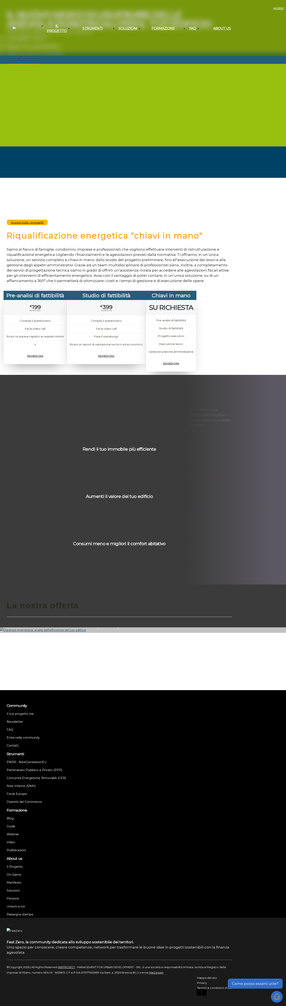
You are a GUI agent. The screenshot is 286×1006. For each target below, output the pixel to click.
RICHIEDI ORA (35, 356)
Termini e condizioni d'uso (214, 987)
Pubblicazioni (154, 79)
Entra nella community (23, 737)
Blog (149, 59)
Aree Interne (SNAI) (87, 84)
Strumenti (92, 28)
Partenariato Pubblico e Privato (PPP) (89, 67)
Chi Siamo (211, 59)
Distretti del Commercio (90, 99)
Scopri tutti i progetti (27, 222)
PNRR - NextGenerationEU (92, 59)
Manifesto (211, 64)
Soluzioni (128, 28)
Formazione (163, 28)
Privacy (202, 982)
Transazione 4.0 (85, 89)
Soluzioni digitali (215, 74)
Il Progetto (57, 28)
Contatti (210, 89)
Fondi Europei (84, 94)
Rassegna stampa (216, 84)
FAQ (192, 28)
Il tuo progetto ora (157, 89)
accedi (278, 8)
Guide (150, 64)
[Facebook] (199, 993)
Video (150, 74)
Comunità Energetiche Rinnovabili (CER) (88, 77)
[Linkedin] (204, 993)
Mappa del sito (207, 977)
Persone (210, 69)
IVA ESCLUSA (35, 310)
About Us (222, 28)
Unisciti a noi (212, 79)
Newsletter (153, 94)
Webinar (151, 69)
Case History (154, 84)
